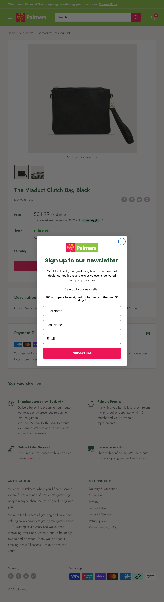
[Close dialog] (121, 241)
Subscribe (82, 353)
